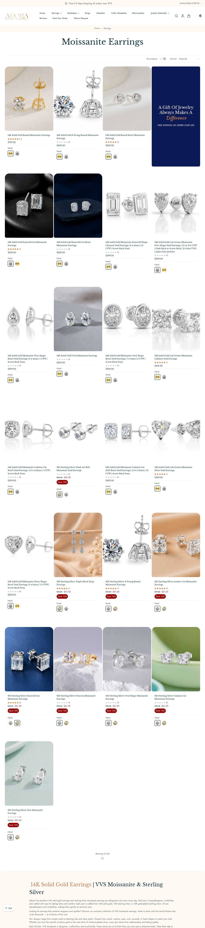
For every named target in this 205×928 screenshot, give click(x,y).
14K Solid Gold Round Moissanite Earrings (29, 135)
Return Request (81, 18)
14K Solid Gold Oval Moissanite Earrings (77, 355)
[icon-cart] (189, 16)
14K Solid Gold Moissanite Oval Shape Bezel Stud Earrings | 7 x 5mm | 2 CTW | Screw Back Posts (125, 358)
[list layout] (161, 58)
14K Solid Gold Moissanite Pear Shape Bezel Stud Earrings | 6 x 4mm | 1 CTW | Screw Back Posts (27, 358)
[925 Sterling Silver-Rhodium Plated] (66, 494)
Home (42, 13)
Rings (87, 13)
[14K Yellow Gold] (10, 153)
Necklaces (72, 13)
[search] (176, 16)
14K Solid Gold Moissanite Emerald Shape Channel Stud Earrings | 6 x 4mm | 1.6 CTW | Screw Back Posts (127, 245)
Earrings (55, 13)
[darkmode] (198, 15)
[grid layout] (164, 58)
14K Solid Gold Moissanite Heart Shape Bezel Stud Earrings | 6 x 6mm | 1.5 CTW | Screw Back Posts (28, 584)
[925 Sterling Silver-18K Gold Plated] (66, 723)
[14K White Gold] (17, 153)
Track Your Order (60, 18)
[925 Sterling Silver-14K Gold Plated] (59, 494)
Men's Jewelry (138, 13)
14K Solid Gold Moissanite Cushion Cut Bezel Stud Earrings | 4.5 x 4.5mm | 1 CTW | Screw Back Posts (29, 470)
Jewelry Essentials (159, 13)
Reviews (43, 18)
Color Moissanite (118, 13)
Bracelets (101, 13)
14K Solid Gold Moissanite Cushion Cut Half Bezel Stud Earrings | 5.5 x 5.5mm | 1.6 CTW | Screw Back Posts (127, 470)
